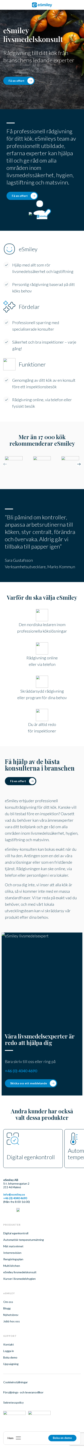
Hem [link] (10, 1438)
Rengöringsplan (13, 1259)
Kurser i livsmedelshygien (19, 1278)
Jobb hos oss (11, 1321)
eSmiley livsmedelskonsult (19, 1272)
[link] (42, 4)
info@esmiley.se (14, 1194)
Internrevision (12, 1252)
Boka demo (10, 1357)
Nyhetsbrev (10, 1314)
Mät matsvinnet (13, 1246)
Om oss (8, 1302)
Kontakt (8, 1344)
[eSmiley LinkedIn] (5, 1210)
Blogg (7, 1308)
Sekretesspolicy (13, 1402)
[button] (78, 465)
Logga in (8, 1351)
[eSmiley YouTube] (18, 1210)
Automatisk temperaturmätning (23, 1239)
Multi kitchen (11, 1265)
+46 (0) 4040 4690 (21, 1071)
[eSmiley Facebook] (11, 1210)
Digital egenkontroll (15, 1233)
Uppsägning (11, 1364)
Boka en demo (62, 1437)
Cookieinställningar (15, 1382)
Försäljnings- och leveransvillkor (23, 1392)
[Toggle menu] (18, 1438)
